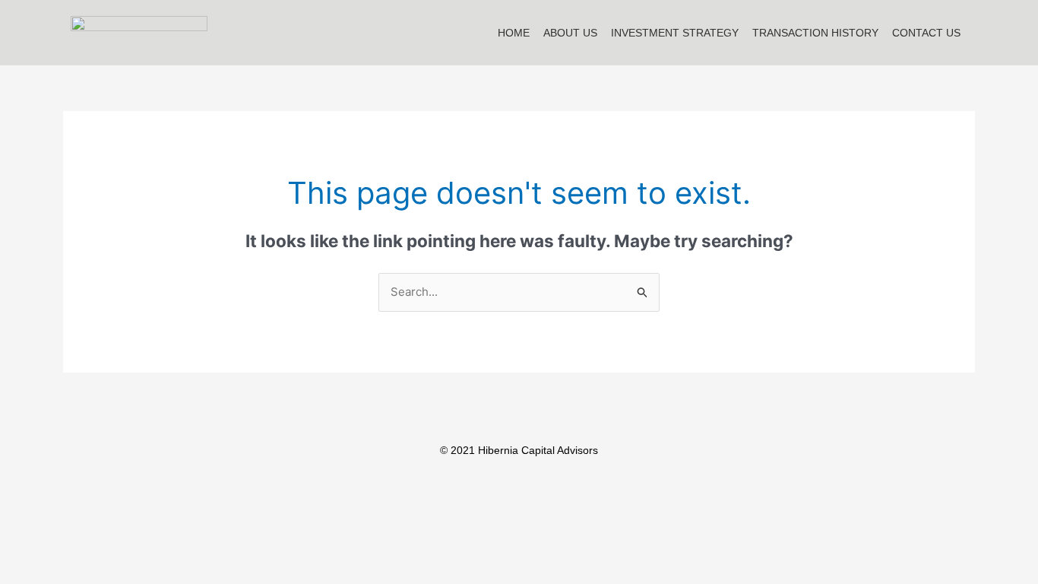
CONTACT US (926, 33)
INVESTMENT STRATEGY (675, 33)
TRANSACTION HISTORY (815, 33)
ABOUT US (570, 33)
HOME (514, 33)
